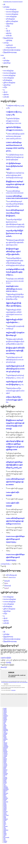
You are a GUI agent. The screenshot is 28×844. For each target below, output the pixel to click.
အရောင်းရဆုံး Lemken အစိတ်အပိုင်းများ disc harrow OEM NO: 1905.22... (14, 288)
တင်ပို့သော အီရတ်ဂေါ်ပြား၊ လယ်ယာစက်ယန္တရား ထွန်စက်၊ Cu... (14, 399)
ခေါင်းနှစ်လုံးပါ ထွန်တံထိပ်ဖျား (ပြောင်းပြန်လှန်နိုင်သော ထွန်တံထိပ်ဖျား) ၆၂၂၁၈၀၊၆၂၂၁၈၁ (14, 464)
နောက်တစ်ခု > (7, 563)
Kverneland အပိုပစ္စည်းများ (12, 14)
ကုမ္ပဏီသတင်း (9, 45)
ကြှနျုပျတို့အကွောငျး (8, 37)
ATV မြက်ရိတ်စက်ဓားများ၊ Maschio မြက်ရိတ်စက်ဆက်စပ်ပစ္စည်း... (14, 166)
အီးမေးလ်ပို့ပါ (4, 667)
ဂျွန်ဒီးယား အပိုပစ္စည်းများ (12, 21)
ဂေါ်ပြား (8, 26)
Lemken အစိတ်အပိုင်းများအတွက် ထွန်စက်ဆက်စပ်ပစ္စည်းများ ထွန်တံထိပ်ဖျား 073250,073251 (15, 520)
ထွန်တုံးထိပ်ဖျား (9, 23)
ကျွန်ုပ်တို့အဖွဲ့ (9, 40)
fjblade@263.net (12, 577)
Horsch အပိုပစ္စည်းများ (11, 9)
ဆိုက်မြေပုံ (8, 662)
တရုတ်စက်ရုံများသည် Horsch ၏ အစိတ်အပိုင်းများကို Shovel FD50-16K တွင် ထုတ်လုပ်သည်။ (15, 368)
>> (11, 563)
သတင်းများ (6, 42)
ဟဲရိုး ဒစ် (8, 30)
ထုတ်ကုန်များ (6, 6)
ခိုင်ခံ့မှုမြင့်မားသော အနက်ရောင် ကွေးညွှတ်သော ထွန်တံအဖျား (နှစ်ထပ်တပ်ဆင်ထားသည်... (15, 184)
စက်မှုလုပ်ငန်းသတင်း (11, 47)
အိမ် (4, 4)
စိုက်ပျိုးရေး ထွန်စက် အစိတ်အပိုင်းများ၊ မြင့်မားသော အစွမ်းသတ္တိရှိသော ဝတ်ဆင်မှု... (15, 350)
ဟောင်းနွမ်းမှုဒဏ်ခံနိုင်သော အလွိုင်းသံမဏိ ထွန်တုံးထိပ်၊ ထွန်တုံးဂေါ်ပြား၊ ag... (15, 271)
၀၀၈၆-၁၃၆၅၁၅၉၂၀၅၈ (11, 575)
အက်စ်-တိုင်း (9, 35)
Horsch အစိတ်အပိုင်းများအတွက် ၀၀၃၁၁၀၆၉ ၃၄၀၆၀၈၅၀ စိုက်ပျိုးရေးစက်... (15, 212)
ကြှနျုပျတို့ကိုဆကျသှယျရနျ (10, 52)
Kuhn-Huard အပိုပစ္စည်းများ (12, 11)
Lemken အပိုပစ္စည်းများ (11, 16)
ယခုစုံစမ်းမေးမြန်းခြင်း (6, 657)
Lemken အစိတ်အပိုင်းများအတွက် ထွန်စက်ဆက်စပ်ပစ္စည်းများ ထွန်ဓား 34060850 (15, 481)
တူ (6, 28)
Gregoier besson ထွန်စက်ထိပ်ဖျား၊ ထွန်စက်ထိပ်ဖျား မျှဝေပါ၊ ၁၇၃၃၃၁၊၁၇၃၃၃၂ (15, 539)
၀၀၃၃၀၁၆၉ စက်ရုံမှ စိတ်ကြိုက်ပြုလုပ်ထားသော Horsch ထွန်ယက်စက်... (14, 233)
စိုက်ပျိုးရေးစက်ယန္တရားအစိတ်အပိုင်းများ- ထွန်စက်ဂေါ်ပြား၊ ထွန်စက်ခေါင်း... (13, 251)
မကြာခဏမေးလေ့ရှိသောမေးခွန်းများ (11, 49)
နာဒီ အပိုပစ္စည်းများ (10, 18)
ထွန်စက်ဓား (8, 33)
